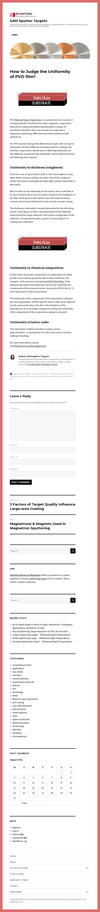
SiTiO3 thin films (55, 281)
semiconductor (19, 712)
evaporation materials (23, 682)
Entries (18, 834)
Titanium (17, 733)
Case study (17, 672)
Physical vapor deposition (60, 374)
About (13, 862)
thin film (20, 376)
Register (16, 827)
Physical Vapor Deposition (28, 120)
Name (13, 445)
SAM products (19, 709)
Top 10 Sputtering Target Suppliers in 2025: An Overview (40, 631)
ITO (14, 689)
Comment (14, 409)
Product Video (17, 874)
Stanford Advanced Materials (25, 575)
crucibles (16, 675)
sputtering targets (38, 578)
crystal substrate (20, 678)
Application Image (19, 880)
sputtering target (20, 723)
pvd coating (18, 702)
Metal (15, 695)
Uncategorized (19, 736)
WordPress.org (19, 841)
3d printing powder (22, 665)
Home (13, 856)
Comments (19, 838)
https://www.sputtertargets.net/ (30, 346)
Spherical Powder (21, 719)
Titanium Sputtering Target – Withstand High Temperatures (42, 641)
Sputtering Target (19, 868)
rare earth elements (22, 706)
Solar (14, 716)
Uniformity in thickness (49, 376)
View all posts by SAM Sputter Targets (42, 364)
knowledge (17, 692)
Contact (14, 886)
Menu (15, 35)
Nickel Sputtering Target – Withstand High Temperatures (41, 638)
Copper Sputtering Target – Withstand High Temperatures (41, 635)
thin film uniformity (32, 376)
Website (14, 469)
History (16, 685)
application (18, 668)
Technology (18, 726)
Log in (15, 831)
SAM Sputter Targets (28, 21)
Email (13, 457)
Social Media (16, 892)
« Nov (24, 803)
